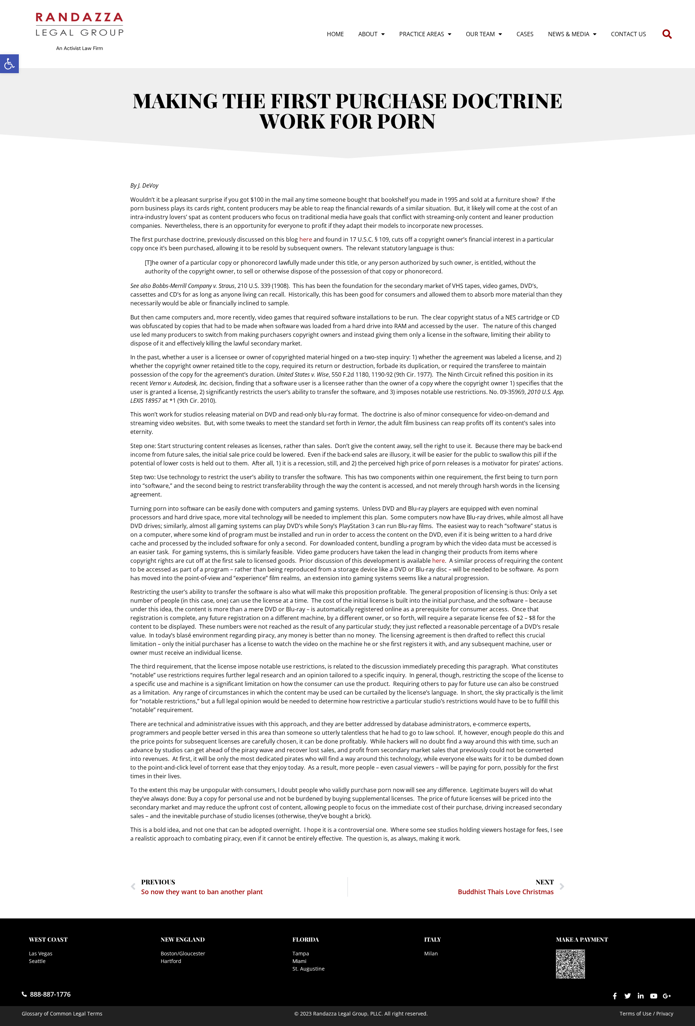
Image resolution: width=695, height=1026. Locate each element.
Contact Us (628, 34)
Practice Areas (421, 34)
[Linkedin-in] (640, 995)
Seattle (37, 961)
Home (335, 34)
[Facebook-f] (614, 995)
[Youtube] (653, 995)
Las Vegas (40, 953)
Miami (299, 961)
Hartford (171, 961)
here (305, 239)
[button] (9, 63)
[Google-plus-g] (666, 995)
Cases (525, 34)
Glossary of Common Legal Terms (62, 1013)
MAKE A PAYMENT (582, 939)
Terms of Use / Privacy (646, 1013)
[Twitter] (627, 995)
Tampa (300, 953)
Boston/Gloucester (183, 953)
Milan (431, 953)
